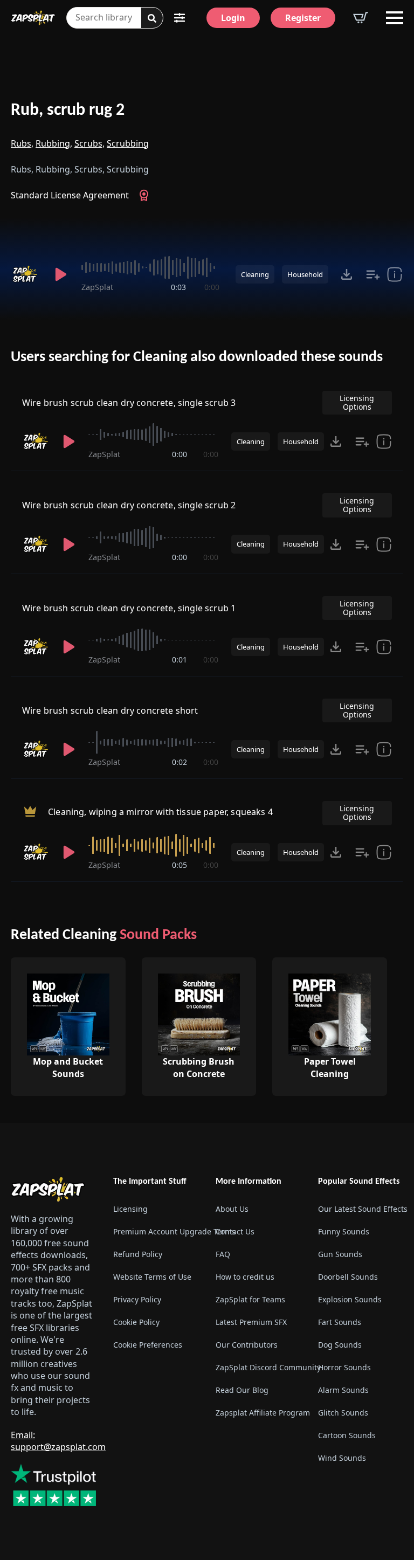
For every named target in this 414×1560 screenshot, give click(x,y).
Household (305, 274)
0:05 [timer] (179, 865)
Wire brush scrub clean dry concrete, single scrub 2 (129, 505)
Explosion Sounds (350, 1299)
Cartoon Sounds (347, 1435)
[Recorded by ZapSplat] (26, 274)
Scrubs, (89, 143)
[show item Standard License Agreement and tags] (395, 274)
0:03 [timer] (178, 287)
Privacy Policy (137, 1299)
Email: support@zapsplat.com (58, 1441)
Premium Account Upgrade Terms (155, 1231)
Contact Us (235, 1231)
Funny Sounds (343, 1231)
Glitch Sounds (343, 1412)
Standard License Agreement (70, 195)
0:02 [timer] (179, 762)
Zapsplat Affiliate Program (258, 1412)
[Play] (61, 274)
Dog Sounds (340, 1345)
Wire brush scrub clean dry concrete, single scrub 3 (129, 403)
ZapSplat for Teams (250, 1299)
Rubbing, (54, 143)
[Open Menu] (394, 17)
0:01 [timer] (179, 659)
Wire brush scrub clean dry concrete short (110, 710)
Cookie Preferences (147, 1345)
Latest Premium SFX (251, 1322)
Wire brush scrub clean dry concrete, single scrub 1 (129, 608)
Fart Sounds (339, 1322)
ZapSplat (97, 287)
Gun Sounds (340, 1254)
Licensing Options (357, 402)
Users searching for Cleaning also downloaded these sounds (197, 357)
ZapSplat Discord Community (258, 1367)
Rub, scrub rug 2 (68, 110)
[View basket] (360, 17)
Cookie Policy (136, 1322)
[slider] (150, 267)
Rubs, (22, 143)
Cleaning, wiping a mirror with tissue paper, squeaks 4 (160, 812)
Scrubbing (128, 143)
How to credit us (245, 1277)
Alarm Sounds (343, 1390)
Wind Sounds (342, 1458)
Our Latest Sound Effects (360, 1209)
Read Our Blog (242, 1390)
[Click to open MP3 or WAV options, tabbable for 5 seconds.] (347, 274)
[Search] (152, 18)
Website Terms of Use (152, 1277)
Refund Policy (137, 1254)
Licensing (130, 1209)
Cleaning (255, 274)
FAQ (223, 1254)
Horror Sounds (344, 1367)
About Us (232, 1209)
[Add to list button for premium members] (373, 274)
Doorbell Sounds (348, 1277)
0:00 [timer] (211, 287)
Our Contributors (247, 1345)
